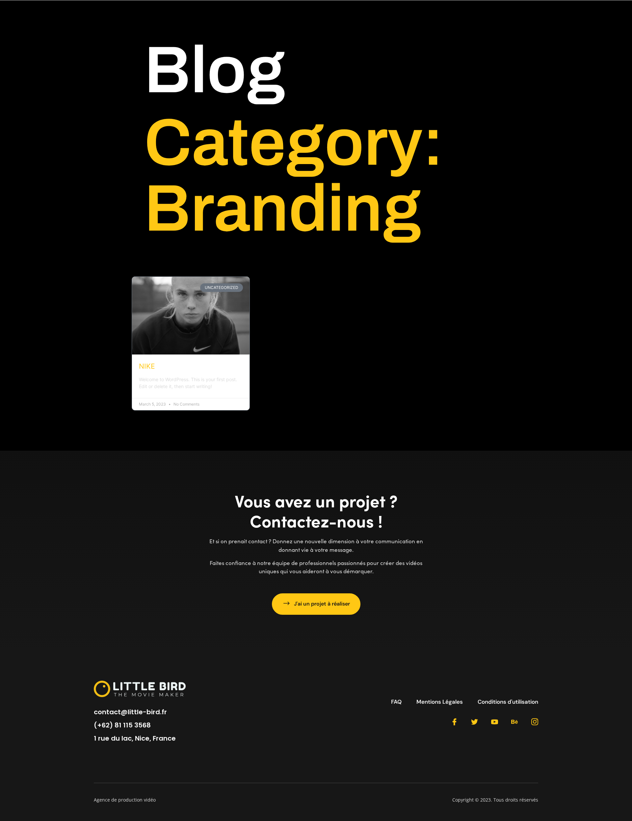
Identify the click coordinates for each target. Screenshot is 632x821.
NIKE (147, 366)
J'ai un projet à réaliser (322, 603)
